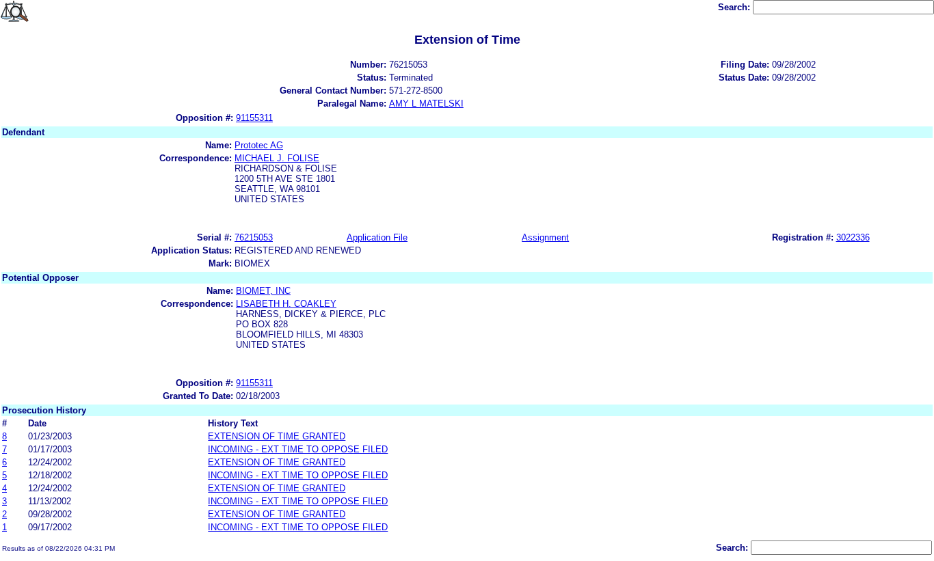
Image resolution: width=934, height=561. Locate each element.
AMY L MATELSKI (426, 103)
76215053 (254, 237)
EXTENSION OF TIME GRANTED (276, 436)
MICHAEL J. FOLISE (277, 158)
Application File (377, 237)
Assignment (545, 237)
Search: (735, 7)
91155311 (254, 118)
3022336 (853, 237)
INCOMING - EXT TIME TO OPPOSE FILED (298, 449)
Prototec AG (259, 145)
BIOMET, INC (263, 291)
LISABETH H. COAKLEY (286, 304)
